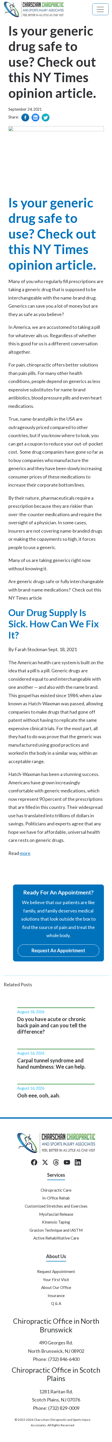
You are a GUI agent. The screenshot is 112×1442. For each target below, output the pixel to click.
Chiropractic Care (56, 1190)
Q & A (56, 1303)
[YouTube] (67, 1162)
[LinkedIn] (78, 1162)
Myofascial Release (56, 1214)
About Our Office (56, 1287)
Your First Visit (56, 1279)
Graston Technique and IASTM (56, 1230)
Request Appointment (56, 1271)
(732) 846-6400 (63, 1359)
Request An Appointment (58, 950)
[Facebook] (34, 1162)
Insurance (56, 1295)
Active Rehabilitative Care (56, 1238)
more (25, 853)
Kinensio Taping (56, 1222)
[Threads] (56, 1162)
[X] (45, 1162)
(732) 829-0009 (63, 1408)
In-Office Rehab (56, 1198)
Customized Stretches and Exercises (56, 1206)
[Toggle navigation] (100, 9)
